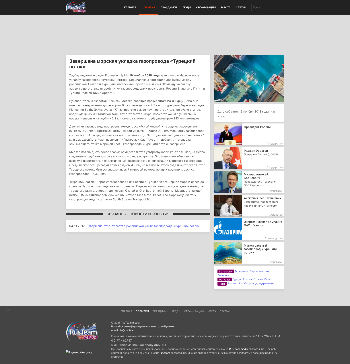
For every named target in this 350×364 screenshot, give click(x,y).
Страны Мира (262, 279)
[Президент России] (249, 134)
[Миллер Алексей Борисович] (249, 182)
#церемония (266, 283)
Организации (206, 7)
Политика (223, 275)
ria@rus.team (127, 330)
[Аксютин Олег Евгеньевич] (249, 205)
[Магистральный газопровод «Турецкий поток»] (249, 253)
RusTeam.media (130, 322)
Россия (247, 279)
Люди (186, 7)
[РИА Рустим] (82, 331)
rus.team (165, 352)
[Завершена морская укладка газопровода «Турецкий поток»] (249, 78)
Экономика (241, 271)
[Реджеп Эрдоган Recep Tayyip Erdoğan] (249, 158)
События (148, 7)
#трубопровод (248, 283)
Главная (130, 7)
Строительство (259, 271)
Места (225, 7)
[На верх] (8, 310)
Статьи (241, 7)
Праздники (169, 7)
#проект (232, 283)
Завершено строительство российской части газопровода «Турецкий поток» (143, 226)
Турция (237, 279)
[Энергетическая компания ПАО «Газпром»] (249, 229)
